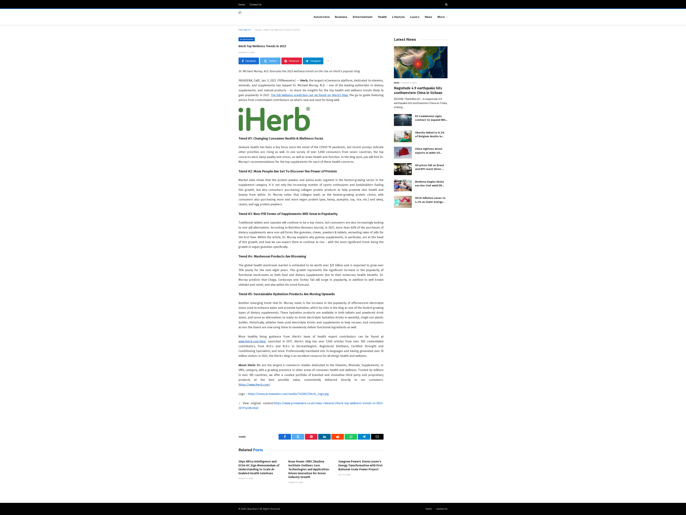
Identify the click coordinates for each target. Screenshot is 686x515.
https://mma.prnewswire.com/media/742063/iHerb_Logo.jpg (288, 394)
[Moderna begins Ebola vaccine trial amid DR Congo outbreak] (403, 186)
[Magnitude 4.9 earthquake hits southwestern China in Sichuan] (421, 62)
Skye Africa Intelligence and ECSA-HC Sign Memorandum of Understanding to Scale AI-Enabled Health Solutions (258, 467)
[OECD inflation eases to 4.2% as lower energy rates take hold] (403, 202)
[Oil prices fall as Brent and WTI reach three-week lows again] (403, 169)
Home (241, 4)
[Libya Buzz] (271, 17)
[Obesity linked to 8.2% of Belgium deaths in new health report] (403, 136)
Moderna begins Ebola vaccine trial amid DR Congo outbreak (429, 184)
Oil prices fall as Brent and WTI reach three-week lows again (429, 167)
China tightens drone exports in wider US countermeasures (428, 151)
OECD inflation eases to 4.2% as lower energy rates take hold (430, 200)
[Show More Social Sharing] (327, 61)
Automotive (322, 16)
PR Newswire (246, 39)
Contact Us (256, 4)
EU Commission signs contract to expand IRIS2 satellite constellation (431, 118)
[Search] (446, 4)
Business (341, 16)
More (441, 16)
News (428, 16)
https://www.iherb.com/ (254, 384)
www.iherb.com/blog (252, 341)
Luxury (414, 16)
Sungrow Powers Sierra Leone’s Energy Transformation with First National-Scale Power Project (360, 465)
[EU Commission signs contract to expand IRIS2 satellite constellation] (403, 120)
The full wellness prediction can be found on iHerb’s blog (309, 95)
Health (382, 16)
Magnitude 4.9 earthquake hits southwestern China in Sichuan (418, 90)
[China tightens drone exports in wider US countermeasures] (403, 153)
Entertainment (363, 16)
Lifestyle (398, 16)
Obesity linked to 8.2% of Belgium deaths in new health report (429, 134)
